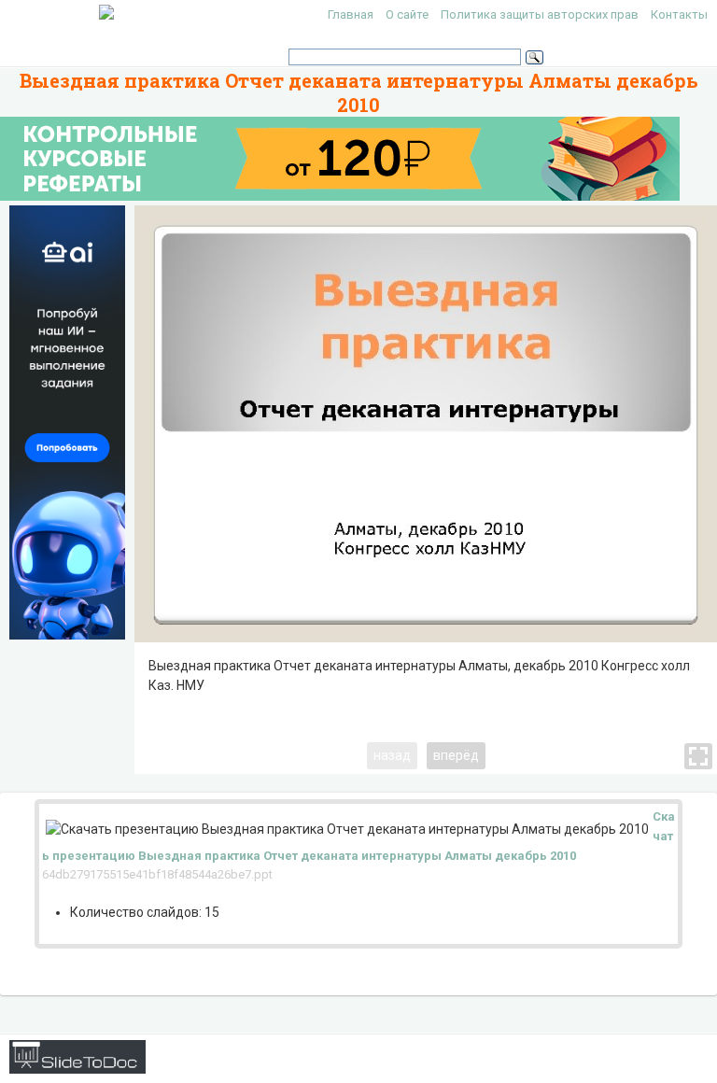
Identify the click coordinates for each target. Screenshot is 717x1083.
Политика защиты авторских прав (540, 14)
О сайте (407, 14)
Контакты (679, 14)
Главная (350, 14)
